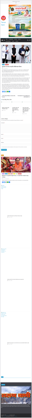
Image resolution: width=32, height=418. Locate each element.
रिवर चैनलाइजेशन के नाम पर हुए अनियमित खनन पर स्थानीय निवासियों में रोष (24, 96)
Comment (3, 122)
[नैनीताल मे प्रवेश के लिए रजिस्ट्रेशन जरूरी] (5, 102)
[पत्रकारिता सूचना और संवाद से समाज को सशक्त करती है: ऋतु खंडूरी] (16, 102)
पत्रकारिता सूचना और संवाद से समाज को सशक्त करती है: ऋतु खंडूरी (15, 109)
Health (19, 39)
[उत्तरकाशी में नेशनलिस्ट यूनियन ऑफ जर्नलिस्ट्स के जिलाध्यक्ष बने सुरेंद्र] (4, 216)
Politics (15, 39)
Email (2, 138)
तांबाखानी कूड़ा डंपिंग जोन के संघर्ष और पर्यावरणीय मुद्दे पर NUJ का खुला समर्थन (15, 279)
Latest (14, 173)
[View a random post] (30, 40)
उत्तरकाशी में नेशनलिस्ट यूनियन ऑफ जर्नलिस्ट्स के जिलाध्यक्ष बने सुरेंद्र (14, 215)
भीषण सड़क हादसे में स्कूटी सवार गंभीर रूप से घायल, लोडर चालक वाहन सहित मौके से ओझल (26, 110)
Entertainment (8, 41)
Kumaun (11, 173)
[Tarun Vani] (2, 40)
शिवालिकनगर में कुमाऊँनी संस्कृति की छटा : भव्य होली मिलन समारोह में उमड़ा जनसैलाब (15, 176)
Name (2, 134)
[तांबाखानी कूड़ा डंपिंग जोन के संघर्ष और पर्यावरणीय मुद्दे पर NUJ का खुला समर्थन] (4, 279)
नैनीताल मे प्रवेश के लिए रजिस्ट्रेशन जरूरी (5, 108)
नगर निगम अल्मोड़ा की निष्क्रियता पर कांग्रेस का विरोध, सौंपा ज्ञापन (8, 96)
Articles (17, 41)
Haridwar (6, 173)
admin (7, 68)
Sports (13, 41)
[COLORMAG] (16, 386)
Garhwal (3, 173)
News (16, 173)
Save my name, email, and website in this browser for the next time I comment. (14, 146)
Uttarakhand (11, 39)
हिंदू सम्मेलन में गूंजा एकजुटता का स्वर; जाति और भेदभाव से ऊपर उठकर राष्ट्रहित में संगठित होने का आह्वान (18, 342)
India (6, 39)
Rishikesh (3, 64)
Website (2, 142)
